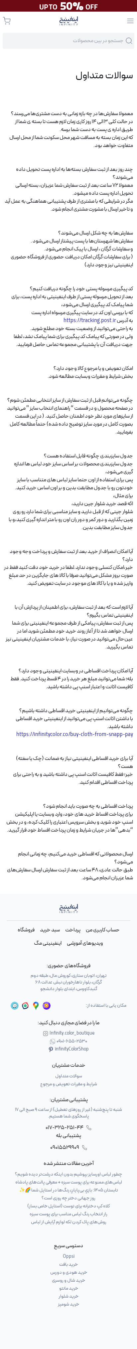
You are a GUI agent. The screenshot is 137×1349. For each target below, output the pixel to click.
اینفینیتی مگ (48, 943)
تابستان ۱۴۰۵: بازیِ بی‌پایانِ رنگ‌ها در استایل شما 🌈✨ (68, 1190)
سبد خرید (50, 930)
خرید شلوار (68, 1296)
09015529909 (64, 1148)
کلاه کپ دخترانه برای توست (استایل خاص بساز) (68, 1206)
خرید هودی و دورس (68, 1272)
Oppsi (68, 1256)
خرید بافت (68, 1264)
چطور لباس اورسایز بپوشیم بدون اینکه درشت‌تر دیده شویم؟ (68, 1174)
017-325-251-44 (64, 1128)
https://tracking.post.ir (90, 321)
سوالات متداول (68, 1076)
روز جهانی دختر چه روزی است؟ (68, 1198)
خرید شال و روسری (68, 1280)
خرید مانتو (68, 1288)
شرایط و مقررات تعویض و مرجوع (68, 1084)
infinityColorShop (72, 1049)
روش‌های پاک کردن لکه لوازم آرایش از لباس (68, 1222)
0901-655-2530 (72, 1041)
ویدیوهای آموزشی (85, 943)
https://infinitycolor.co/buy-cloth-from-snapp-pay (74, 735)
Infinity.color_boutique (72, 1033)
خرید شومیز (68, 1304)
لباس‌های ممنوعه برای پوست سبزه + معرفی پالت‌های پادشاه (68, 1182)
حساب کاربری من (103, 930)
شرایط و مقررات (106, 376)
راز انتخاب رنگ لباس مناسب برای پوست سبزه (68, 1214)
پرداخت (72, 930)
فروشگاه (26, 930)
